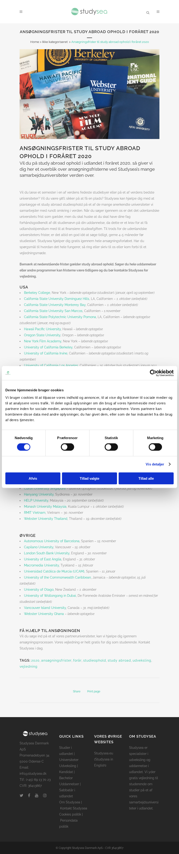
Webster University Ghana (44, 614)
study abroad (119, 660)
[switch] (67, 447)
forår (77, 660)
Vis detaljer (155, 464)
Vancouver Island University (45, 608)
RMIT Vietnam (34, 512)
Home (34, 42)
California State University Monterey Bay (55, 305)
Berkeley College (37, 293)
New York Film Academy (42, 341)
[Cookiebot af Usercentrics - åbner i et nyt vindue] (153, 373)
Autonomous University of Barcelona (51, 541)
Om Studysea (69, 802)
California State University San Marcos (53, 311)
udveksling (142, 660)
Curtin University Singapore (45, 488)
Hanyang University (39, 494)
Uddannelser (69, 784)
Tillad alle (146, 478)
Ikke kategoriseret (55, 42)
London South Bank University (46, 553)
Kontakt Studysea (73, 808)
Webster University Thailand (45, 519)
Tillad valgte (89, 478)
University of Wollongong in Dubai (50, 595)
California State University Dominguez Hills (56, 299)
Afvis (33, 478)
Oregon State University (42, 335)
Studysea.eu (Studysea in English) (103, 759)
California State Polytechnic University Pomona (60, 317)
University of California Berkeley (48, 347)
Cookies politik (70, 814)
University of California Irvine (45, 353)
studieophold (94, 660)
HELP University (36, 500)
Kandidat (66, 772)
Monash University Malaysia (45, 506)
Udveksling (67, 766)
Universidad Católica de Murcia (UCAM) (54, 571)
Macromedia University (41, 565)
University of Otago (39, 589)
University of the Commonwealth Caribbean (57, 577)
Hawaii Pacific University (42, 329)
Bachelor (66, 778)
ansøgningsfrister (56, 660)
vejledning (29, 666)
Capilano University (38, 547)
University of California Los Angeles (51, 365)
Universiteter (69, 760)
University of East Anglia (42, 559)
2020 (35, 660)
